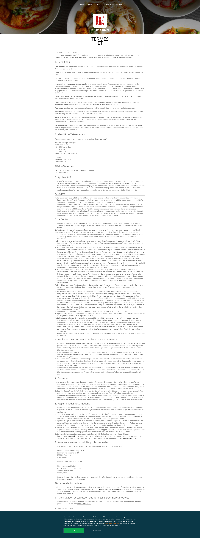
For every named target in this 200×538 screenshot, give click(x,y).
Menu (82, 4)
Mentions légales (113, 4)
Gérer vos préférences (111, 523)
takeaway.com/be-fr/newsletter (109, 489)
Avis (90, 4)
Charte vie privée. (84, 504)
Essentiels (97, 530)
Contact (99, 4)
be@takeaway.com (68, 166)
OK (74, 530)
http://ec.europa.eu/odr (66, 436)
